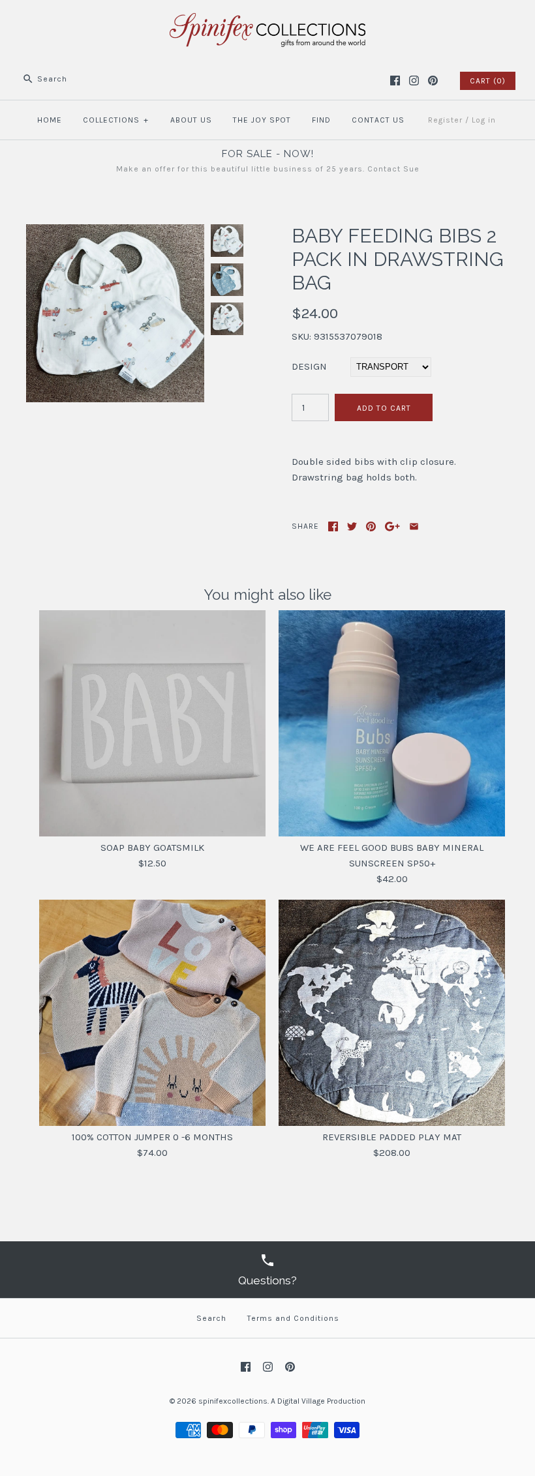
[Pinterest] (433, 80)
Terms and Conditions (293, 1318)
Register (445, 120)
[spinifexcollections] (267, 21)
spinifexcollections (233, 1401)
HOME (49, 120)
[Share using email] (414, 526)
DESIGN (309, 366)
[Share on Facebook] (333, 526)
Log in (484, 120)
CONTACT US (378, 120)
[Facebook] (395, 80)
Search (211, 1318)
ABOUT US (191, 120)
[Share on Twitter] (352, 526)
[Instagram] (414, 80)
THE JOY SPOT (262, 120)
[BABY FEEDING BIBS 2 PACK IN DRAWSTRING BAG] (115, 232)
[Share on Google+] (392, 526)
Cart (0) (488, 80)
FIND (321, 120)
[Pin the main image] (371, 526)
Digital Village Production (321, 1401)
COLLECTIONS (116, 120)
